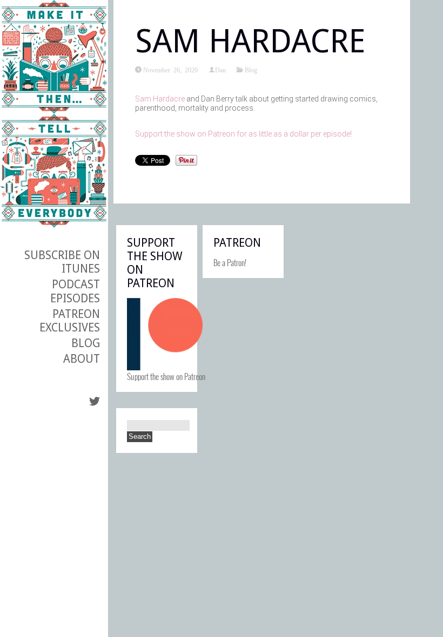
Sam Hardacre (160, 98)
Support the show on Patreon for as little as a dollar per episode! (243, 134)
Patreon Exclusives (69, 320)
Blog (85, 343)
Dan (220, 69)
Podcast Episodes (75, 290)
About (81, 358)
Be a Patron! (229, 262)
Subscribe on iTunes (62, 261)
